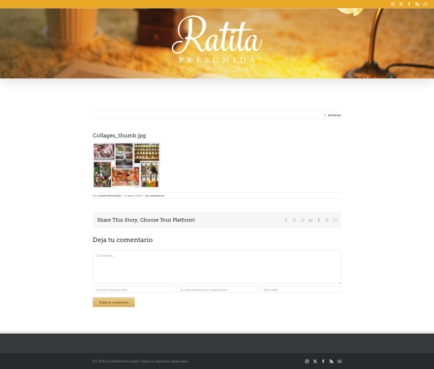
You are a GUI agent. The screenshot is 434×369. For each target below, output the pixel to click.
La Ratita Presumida (109, 195)
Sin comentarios (154, 195)
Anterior (334, 115)
